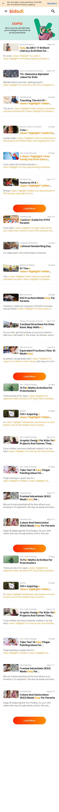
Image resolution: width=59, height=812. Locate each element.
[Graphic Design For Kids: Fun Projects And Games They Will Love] (11, 440)
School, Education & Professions (32, 71)
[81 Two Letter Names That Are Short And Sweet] (11, 268)
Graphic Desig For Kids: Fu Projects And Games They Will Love (37, 442)
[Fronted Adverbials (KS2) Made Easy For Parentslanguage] (11, 496)
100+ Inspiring (37, 416)
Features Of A (34, 184)
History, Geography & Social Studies (32, 321)
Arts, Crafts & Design (28, 153)
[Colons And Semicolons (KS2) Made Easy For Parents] (11, 522)
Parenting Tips (25, 97)
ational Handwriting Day (35, 246)
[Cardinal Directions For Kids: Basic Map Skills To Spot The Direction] (11, 324)
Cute (38, 132)
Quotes (23, 411)
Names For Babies (27, 265)
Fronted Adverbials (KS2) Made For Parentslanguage (35, 498)
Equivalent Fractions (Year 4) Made (37, 352)
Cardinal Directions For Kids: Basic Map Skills (37, 326)
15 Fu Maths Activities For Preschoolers (36, 389)
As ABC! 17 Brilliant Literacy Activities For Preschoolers (34, 49)
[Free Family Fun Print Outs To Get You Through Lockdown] (11, 156)
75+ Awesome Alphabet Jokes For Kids (34, 76)
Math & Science (26, 295)
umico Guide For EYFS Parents (35, 221)
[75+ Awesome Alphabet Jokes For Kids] (11, 73)
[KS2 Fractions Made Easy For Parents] (11, 297)
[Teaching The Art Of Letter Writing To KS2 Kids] (11, 100)
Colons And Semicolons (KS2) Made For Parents (37, 524)
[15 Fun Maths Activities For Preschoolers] (11, 387)
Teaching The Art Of (35, 102)
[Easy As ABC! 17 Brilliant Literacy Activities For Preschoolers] (11, 47)
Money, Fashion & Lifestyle (30, 127)
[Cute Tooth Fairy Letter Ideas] (11, 129)
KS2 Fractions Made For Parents (37, 300)
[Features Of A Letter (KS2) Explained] (11, 182)
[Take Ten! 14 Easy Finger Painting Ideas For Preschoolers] (11, 469)
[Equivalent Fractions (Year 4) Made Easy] (11, 350)
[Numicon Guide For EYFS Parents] (11, 219)
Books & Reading (27, 44)
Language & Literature (29, 243)
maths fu (44, 228)
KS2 (5, 193)
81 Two (36, 270)
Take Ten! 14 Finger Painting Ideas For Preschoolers (35, 472)
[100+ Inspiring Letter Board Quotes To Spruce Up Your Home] (11, 413)
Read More (52, 3)
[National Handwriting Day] (11, 245)
